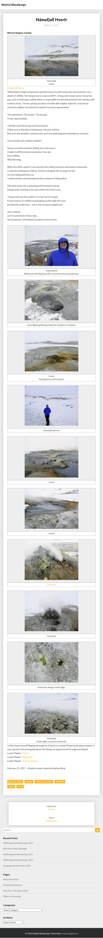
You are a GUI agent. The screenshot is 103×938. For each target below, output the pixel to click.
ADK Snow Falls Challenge (15, 848)
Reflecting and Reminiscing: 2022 (18, 843)
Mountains (60, 781)
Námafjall (28, 757)
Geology (29, 781)
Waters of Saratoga (12, 896)
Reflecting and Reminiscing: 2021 (18, 854)
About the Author (11, 879)
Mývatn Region (30, 761)
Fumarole (51, 584)
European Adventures (13, 885)
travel (20, 786)
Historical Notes (15, 88)
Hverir (26, 753)
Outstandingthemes (69, 933)
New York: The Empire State (15, 890)
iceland (11, 786)
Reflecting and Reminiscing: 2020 (18, 860)
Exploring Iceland (15, 781)
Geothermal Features (44, 781)
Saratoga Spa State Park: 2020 (17, 865)
